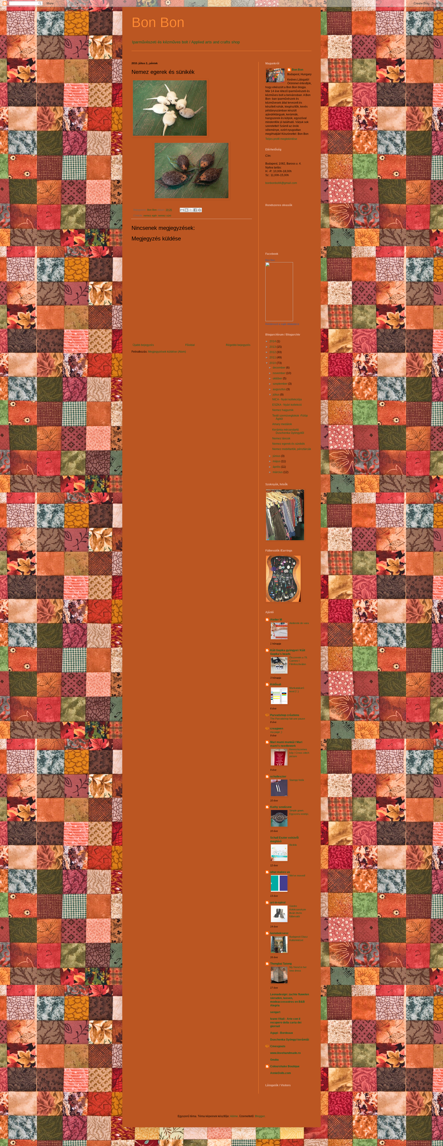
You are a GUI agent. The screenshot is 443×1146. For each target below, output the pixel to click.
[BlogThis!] (186, 210)
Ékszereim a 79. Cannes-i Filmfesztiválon (298, 661)
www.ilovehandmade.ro (285, 1053)
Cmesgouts (277, 1046)
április (277, 466)
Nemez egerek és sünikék (288, 443)
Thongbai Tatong (281, 963)
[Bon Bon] (279, 320)
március (278, 472)
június (277, 456)
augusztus (279, 389)
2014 (273, 341)
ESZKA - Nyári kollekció (287, 404)
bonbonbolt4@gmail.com (281, 183)
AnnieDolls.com (280, 1073)
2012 (273, 352)
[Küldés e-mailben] (182, 210)
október (278, 378)
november (279, 373)
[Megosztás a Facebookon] (195, 210)
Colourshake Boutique (284, 1066)
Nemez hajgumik (282, 410)
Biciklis (293, 844)
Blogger (260, 1116)
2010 (273, 363)
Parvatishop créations (284, 715)
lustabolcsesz (279, 933)
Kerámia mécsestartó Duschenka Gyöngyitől (288, 431)
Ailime (234, 1116)
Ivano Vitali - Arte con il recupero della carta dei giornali (285, 1022)
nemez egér (150, 215)
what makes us (280, 872)
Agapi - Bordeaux (281, 1033)
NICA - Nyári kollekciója (287, 399)
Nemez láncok (281, 438)
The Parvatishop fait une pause (287, 718)
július (276, 394)
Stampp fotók (296, 780)
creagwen (276, 728)
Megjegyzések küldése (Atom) (167, 351)
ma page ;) (276, 732)
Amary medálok (282, 424)
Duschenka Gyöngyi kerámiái (289, 1039)
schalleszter (278, 776)
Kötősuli (275, 684)
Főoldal (190, 345)
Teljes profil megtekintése (281, 139)
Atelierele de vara (299, 623)
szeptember (280, 383)
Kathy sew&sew (280, 807)
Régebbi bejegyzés (238, 345)
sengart (275, 1012)
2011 (273, 357)
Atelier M (276, 619)
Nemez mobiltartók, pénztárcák (291, 449)
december (279, 367)
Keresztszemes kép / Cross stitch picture (299, 753)
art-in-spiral (277, 902)
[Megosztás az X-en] (191, 210)
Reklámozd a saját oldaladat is (282, 324)
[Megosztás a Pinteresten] (199, 210)
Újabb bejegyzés (143, 345)
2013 (273, 346)
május (277, 461)
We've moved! (297, 875)
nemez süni (164, 215)
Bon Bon (158, 22)
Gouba (274, 1059)
